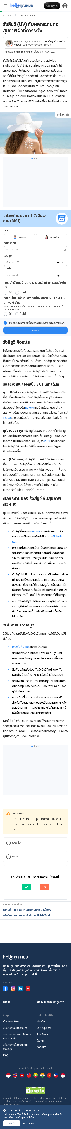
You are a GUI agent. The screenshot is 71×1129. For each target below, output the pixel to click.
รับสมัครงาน (43, 1034)
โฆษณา (40, 1041)
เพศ (6, 231)
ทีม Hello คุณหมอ (23, 51)
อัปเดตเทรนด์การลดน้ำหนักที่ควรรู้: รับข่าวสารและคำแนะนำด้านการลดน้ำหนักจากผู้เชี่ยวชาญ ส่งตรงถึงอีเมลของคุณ (36, 323)
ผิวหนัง (29, 407)
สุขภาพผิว (7, 15)
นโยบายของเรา (30, 1123)
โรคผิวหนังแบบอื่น (27, 15)
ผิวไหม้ (47, 441)
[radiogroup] (35, 237)
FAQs (6, 1055)
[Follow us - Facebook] (5, 988)
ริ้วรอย (7, 418)
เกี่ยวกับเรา (42, 1022)
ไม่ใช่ (23, 292)
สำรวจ (6, 1002)
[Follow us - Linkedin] (20, 988)
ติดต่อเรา (41, 1047)
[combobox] (59, 262)
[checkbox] (5, 323)
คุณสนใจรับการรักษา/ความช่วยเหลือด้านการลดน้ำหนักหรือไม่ (35, 285)
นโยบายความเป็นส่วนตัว (15, 1028)
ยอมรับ (11, 1123)
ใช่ (10, 292)
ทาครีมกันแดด (21, 647)
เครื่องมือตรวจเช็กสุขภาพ (50, 1002)
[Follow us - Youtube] (28, 988)
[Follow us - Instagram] (13, 988)
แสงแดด (35, 531)
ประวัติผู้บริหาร (44, 1028)
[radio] (5, 293)
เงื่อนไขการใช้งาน (11, 1022)
